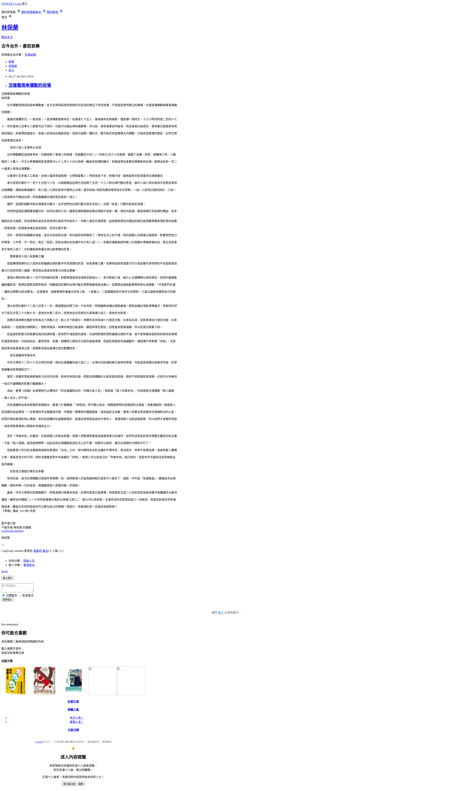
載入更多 (7, 578)
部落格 (12, 66)
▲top (4, 571)
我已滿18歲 (69, 784)
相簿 (11, 61)
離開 (81, 784)
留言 (45, 550)
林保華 (9, 27)
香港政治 (29, 565)
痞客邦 (37, 550)
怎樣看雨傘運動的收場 (29, 85)
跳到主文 (7, 37)
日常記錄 (30, 54)
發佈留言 (7, 599)
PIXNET (47, 741)
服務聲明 (106, 741)
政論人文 (29, 560)
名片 (11, 70)
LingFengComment (12, 530)
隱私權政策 (93, 741)
